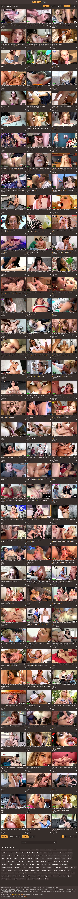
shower (61, 149)
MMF (42, 128)
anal (6, 830)
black (36, 665)
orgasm (33, 479)
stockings (29, 128)
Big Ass (16, 852)
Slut (68, 873)
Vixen (33, 878)
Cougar (29, 855)
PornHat (28, 440)
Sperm (3, 876)
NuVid (53, 482)
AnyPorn (28, 130)
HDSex (2, 564)
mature (28, 231)
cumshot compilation (35, 107)
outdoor (20, 169)
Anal (22, 849)
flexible (41, 479)
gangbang (33, 335)
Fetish (8, 861)
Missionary (9, 870)
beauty (54, 644)
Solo (73, 873)
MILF (62, 25)
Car (65, 852)
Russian (18, 873)
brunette (68, 810)
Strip (34, 876)
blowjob (18, 25)
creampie (19, 45)
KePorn (53, 130)
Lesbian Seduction (58, 867)
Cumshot (63, 855)
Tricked (16, 878)
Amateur (16, 849)
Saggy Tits (24, 873)
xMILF (28, 833)
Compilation (16, 855)
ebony (28, 665)
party (17, 169)
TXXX (28, 27)
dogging (54, 459)
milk (43, 376)
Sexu (53, 833)
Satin (30, 873)
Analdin (28, 48)
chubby (37, 686)
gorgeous (11, 355)
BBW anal (4, 852)
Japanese (44, 864)
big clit (2, 624)
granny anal (71, 335)
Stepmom (15, 876)
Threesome (4, 878)
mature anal (55, 335)
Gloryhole (43, 861)
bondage (29, 314)
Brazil (50, 852)
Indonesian (17, 864)
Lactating (31, 867)
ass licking (22, 293)
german (12, 169)
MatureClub (3, 626)
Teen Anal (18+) (67, 876)
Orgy (38, 870)
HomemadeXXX (55, 358)
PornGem (54, 68)
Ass (42, 849)
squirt (33, 624)
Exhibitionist (49, 858)
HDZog (28, 296)
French (23, 861)
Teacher (52, 876)
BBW (2, 252)
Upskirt (21, 878)
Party (49, 870)
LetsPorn (54, 647)
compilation (33, 25)
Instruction (24, 864)
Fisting (18, 861)
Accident (4, 849)
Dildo (3, 858)
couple (12, 603)
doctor (28, 376)
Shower (63, 873)
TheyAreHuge (29, 213)
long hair (46, 128)
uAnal (53, 213)
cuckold (72, 541)
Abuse (25, 896)
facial (69, 25)
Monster (21, 870)
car (27, 87)
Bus (61, 852)
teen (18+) (34, 45)
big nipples (20, 500)
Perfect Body (62, 870)
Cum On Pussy (56, 855)
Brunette (55, 852)
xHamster (3, 27)
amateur (8, 25)
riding (42, 25)
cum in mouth (34, 169)
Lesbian (49, 867)
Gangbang (30, 861)
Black (33, 852)
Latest (52, 6)
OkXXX (53, 461)
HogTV (2, 378)
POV (58, 25)
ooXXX (53, 48)
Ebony (37, 858)
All (67, 6)
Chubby (9, 855)
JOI (62, 603)
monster (34, 128)
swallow (7, 211)
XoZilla (28, 337)
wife (67, 355)
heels (66, 582)
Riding (12, 873)
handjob (3, 25)
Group (55, 861)
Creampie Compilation (39, 855)
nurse (63, 541)
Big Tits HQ (39, 2)
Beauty (10, 852)
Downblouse (30, 858)
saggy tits (46, 231)
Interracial (32, 864)
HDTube (2, 399)
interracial (44, 45)
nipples (6, 500)
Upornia (53, 254)
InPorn (2, 151)
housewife (37, 459)
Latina (43, 867)
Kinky (25, 867)
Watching (39, 878)
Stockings (22, 876)
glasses (28, 273)
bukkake (54, 417)
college (46, 25)
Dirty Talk (9, 858)
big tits (65, 25)
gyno (40, 376)
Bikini (28, 852)
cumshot (29, 562)
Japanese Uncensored (7, 867)
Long (74, 6)
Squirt (8, 876)
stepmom (36, 252)
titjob (67, 644)
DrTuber (28, 110)
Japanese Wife (18, 867)
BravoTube (3, 606)
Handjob (66, 861)
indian (54, 107)
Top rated (59, 6)
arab (54, 149)
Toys (11, 878)
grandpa (54, 128)
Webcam (46, 878)
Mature (66, 867)
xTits (53, 151)
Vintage (27, 878)
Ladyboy (37, 867)
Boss (45, 852)
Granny (49, 861)
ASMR (36, 849)
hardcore (39, 87)
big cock (67, 273)
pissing (54, 355)
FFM (13, 861)
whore (62, 128)
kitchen (32, 149)
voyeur (28, 25)
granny (37, 231)
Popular (46, 6)
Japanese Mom (63, 864)
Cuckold (48, 855)
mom (43, 169)
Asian (31, 849)
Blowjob (39, 852)
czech (64, 252)
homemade (13, 25)
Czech (69, 855)
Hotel (11, 864)
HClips (53, 27)
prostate (54, 603)
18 (66, 190)
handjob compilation (45, 582)
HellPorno (54, 296)
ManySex (2, 316)
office (68, 252)
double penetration (15, 665)
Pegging (55, 870)
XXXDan (53, 234)
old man (3, 768)
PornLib (2, 130)
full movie (7, 665)
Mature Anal (72, 867)
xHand (28, 89)
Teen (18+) (59, 876)
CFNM (57, 149)
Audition (55, 849)
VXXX (2, 213)
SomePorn (54, 585)
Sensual (45, 873)
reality (35, 87)
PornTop (28, 151)
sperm (38, 25)
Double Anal (22, 858)
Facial (63, 858)
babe (28, 417)
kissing (28, 479)
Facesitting (57, 858)
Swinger (46, 876)
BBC (65, 849)
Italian (38, 864)
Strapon (28, 876)
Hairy (60, 861)
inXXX (2, 68)
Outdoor (44, 870)
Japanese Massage (53, 864)
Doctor (15, 858)
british (58, 397)
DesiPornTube (55, 110)
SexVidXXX (3, 89)
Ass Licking (47, 849)
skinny (37, 190)
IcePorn (2, 110)
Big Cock (23, 852)
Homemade (4, 864)
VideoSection (55, 89)
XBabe (28, 172)
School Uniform (37, 873)
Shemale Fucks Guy (54, 873)
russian (6, 335)
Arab (26, 849)
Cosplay (23, 855)
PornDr (28, 791)
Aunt (60, 849)
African (10, 849)
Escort (42, 858)
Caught (3, 855)
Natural (26, 870)
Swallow (40, 876)
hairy (39, 169)
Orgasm (33, 870)
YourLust (28, 254)
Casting (70, 852)
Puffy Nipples (5, 873)
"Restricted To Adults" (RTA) (17, 894)
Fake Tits (69, 858)
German (37, 861)
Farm (3, 861)
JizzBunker (29, 68)
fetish (32, 376)
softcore (58, 87)
